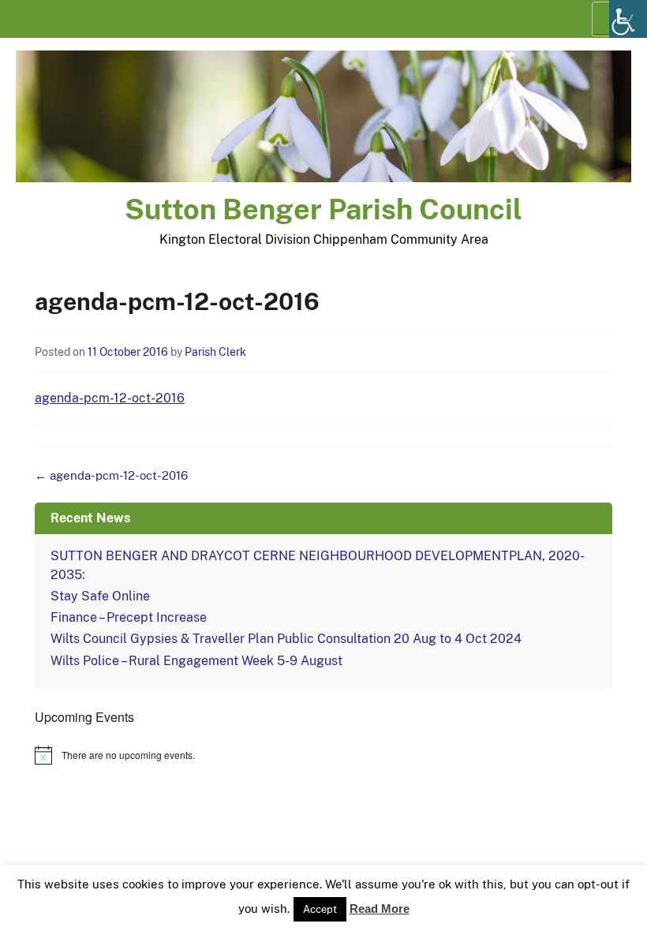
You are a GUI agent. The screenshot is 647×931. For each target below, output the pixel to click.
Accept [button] (320, 909)
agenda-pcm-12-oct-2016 (110, 398)
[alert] (323, 755)
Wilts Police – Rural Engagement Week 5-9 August (196, 660)
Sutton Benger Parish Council (323, 209)
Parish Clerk (215, 352)
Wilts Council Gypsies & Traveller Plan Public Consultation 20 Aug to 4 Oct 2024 (286, 638)
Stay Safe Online (100, 596)
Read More (380, 908)
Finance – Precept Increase (128, 617)
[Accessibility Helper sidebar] (628, 19)
